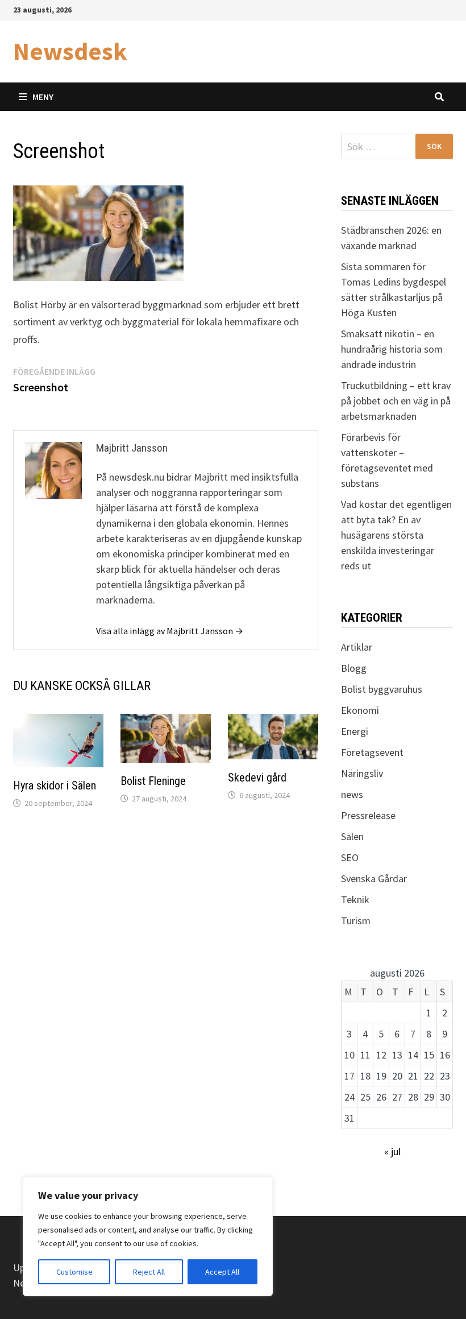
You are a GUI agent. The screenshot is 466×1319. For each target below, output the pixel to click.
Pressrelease (368, 815)
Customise (74, 1272)
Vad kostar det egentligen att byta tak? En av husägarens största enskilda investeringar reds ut (396, 535)
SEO (350, 857)
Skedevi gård (257, 777)
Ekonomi (360, 710)
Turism (356, 920)
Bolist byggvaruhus (381, 689)
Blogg (354, 668)
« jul (392, 1151)
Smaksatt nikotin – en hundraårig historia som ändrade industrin (392, 349)
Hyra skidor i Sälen (54, 785)
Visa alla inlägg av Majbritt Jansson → (169, 630)
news (352, 794)
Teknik (355, 899)
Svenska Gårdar (374, 878)
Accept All (222, 1272)
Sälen (352, 836)
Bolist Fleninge (153, 781)
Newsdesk (70, 51)
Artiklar (356, 647)
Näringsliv (362, 773)
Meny (42, 96)
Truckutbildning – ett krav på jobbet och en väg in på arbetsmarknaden (396, 401)
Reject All (149, 1272)
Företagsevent (372, 752)
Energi (354, 731)
